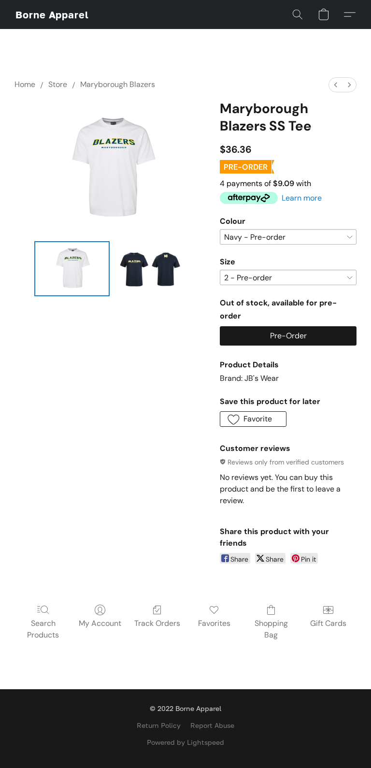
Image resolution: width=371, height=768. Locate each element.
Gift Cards (328, 623)
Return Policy (159, 725)
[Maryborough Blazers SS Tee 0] (71, 269)
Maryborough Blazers (117, 84)
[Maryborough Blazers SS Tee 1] (151, 269)
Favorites (214, 623)
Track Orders (157, 623)
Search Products (43, 629)
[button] (52, 14)
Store (57, 84)
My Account (100, 623)
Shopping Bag (271, 629)
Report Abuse (212, 725)
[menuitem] (335, 85)
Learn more (302, 198)
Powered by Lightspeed (185, 742)
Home (24, 84)
